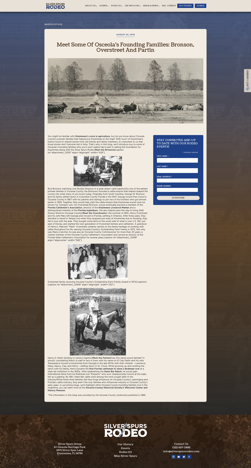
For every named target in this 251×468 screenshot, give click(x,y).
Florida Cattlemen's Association (65, 208)
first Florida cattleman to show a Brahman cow (114, 369)
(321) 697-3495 (181, 447)
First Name (163, 156)
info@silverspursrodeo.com (181, 451)
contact (171, 6)
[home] (56, 5)
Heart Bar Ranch (113, 372)
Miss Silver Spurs (125, 456)
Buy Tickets (185, 6)
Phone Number (164, 186)
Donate (200, 6)
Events (125, 448)
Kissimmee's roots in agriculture (92, 136)
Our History (125, 444)
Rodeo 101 (125, 452)
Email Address (164, 177)
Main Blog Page (53, 24)
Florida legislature (88, 210)
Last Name (162, 166)
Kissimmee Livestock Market (114, 208)
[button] (91, 5)
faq (164, 6)
